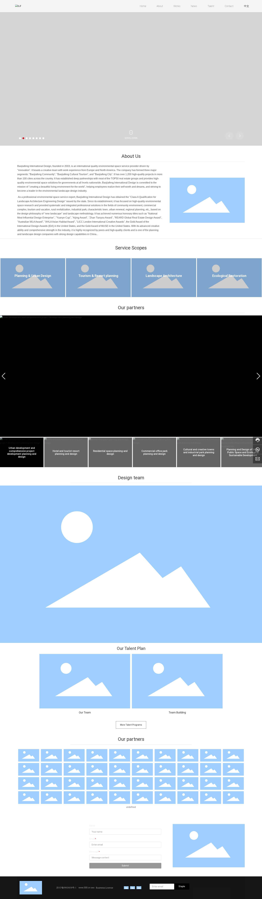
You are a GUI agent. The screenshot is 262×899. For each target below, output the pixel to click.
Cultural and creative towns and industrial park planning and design (198, 452)
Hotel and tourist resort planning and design (66, 452)
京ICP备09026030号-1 (66, 888)
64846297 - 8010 (52, 842)
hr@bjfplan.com (30, 854)
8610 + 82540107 (31, 842)
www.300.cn (85, 887)
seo (92, 887)
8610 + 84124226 (31, 838)
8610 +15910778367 (33, 834)
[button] (20, 138)
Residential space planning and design (110, 452)
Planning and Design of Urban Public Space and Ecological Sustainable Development (243, 452)
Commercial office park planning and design (154, 452)
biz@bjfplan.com (30, 850)
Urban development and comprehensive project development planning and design (21, 452)
